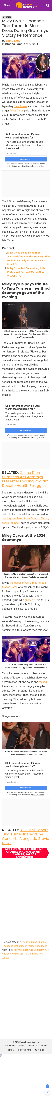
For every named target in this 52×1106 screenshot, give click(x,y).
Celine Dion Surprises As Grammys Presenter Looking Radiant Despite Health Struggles (25, 479)
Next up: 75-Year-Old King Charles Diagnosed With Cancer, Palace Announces (24, 853)
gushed (29, 600)
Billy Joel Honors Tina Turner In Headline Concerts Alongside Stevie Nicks (25, 836)
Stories (7, 17)
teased (43, 682)
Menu (7, 5)
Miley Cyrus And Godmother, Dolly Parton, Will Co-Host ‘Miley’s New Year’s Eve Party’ (26, 272)
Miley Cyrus (16, 110)
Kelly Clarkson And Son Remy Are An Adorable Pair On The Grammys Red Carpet (25, 953)
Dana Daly (13, 41)
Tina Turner (20, 106)
